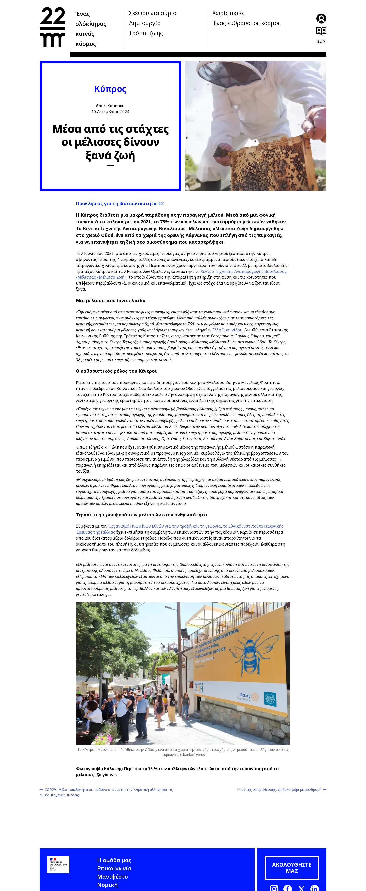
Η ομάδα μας (114, 860)
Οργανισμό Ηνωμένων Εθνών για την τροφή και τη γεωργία (164, 526)
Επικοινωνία (114, 868)
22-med (52, 27)
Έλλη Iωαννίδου (227, 330)
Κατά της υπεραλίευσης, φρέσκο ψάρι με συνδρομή (279, 789)
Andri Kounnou (110, 105)
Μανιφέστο (112, 876)
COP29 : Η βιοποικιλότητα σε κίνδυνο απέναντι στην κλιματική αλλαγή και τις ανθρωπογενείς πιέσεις (106, 792)
